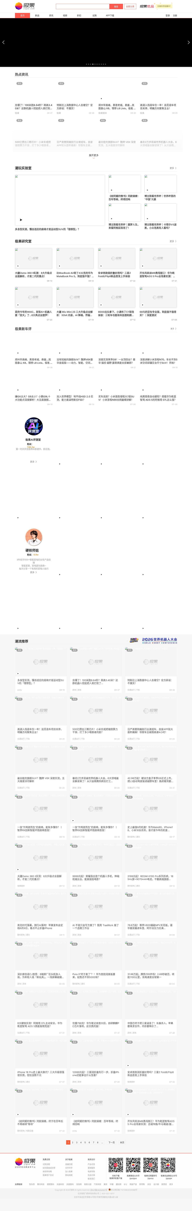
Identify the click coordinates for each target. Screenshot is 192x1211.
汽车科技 (97, 1184)
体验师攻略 (47, 1171)
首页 (22, 15)
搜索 (116, 6)
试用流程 (46, 1164)
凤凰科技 (60, 1184)
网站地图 (68, 1175)
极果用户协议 (48, 1175)
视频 (65, 15)
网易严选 (133, 1184)
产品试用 (91, 1164)
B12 (125, 1184)
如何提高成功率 (49, 1168)
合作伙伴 (68, 1168)
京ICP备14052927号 (98, 1190)
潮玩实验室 (23, 168)
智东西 (32, 1184)
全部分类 (130, 6)
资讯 (51, 15)
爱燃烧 (164, 1184)
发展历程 (68, 1164)
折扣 (79, 15)
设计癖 (156, 1184)
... (102, 1142)
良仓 (149, 1184)
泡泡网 (79, 1184)
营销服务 (91, 1168)
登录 (168, 15)
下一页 (111, 1142)
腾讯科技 (40, 1184)
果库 (105, 1184)
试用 (94, 15)
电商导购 (91, 1171)
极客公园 (87, 1184)
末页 (122, 1142)
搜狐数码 (50, 1184)
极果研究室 (23, 241)
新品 (37, 15)
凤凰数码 (70, 1184)
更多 (172, 168)
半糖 (111, 1184)
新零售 (142, 1184)
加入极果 (68, 1171)
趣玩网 (118, 1184)
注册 (175, 15)
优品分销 (91, 1175)
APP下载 (110, 15)
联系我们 (91, 1179)
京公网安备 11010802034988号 (124, 1190)
